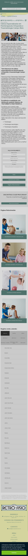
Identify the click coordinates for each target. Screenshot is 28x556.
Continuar (14, 552)
